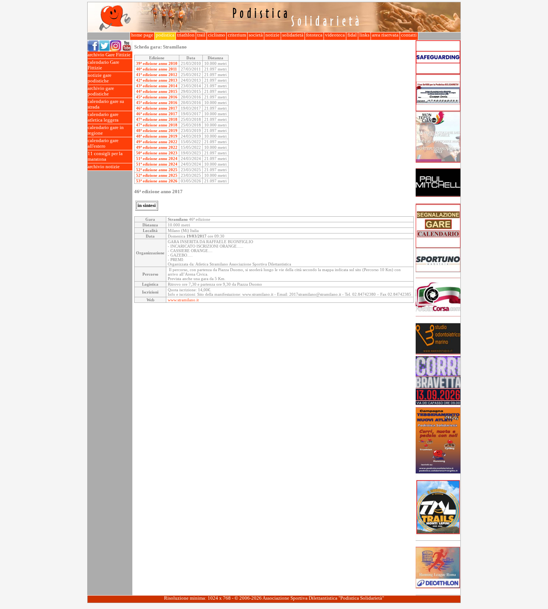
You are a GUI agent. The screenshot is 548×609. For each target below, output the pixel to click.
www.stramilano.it (183, 300)
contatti (409, 35)
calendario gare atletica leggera (103, 117)
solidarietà (293, 35)
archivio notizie (104, 166)
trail (201, 35)
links (364, 35)
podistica (165, 35)
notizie (272, 35)
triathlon (186, 35)
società (256, 35)
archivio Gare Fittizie (109, 54)
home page (142, 35)
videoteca (335, 35)
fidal (352, 35)
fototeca (314, 35)
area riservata (385, 35)
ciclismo (216, 35)
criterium (237, 35)
